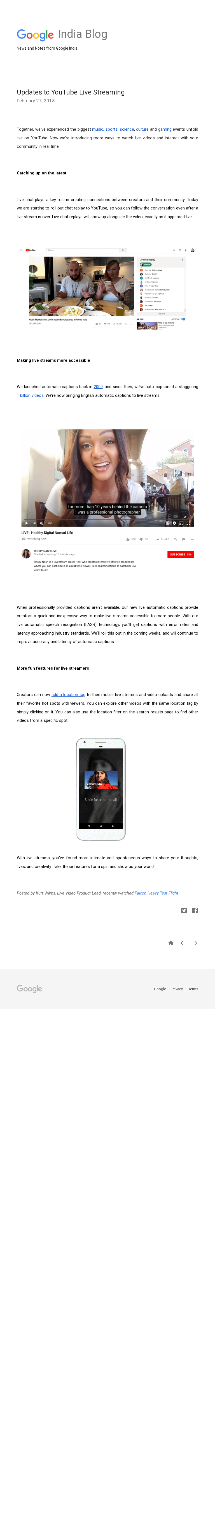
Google (160, 989)
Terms (193, 989)
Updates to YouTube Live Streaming (71, 92)
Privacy (178, 989)
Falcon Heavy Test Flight (156, 893)
